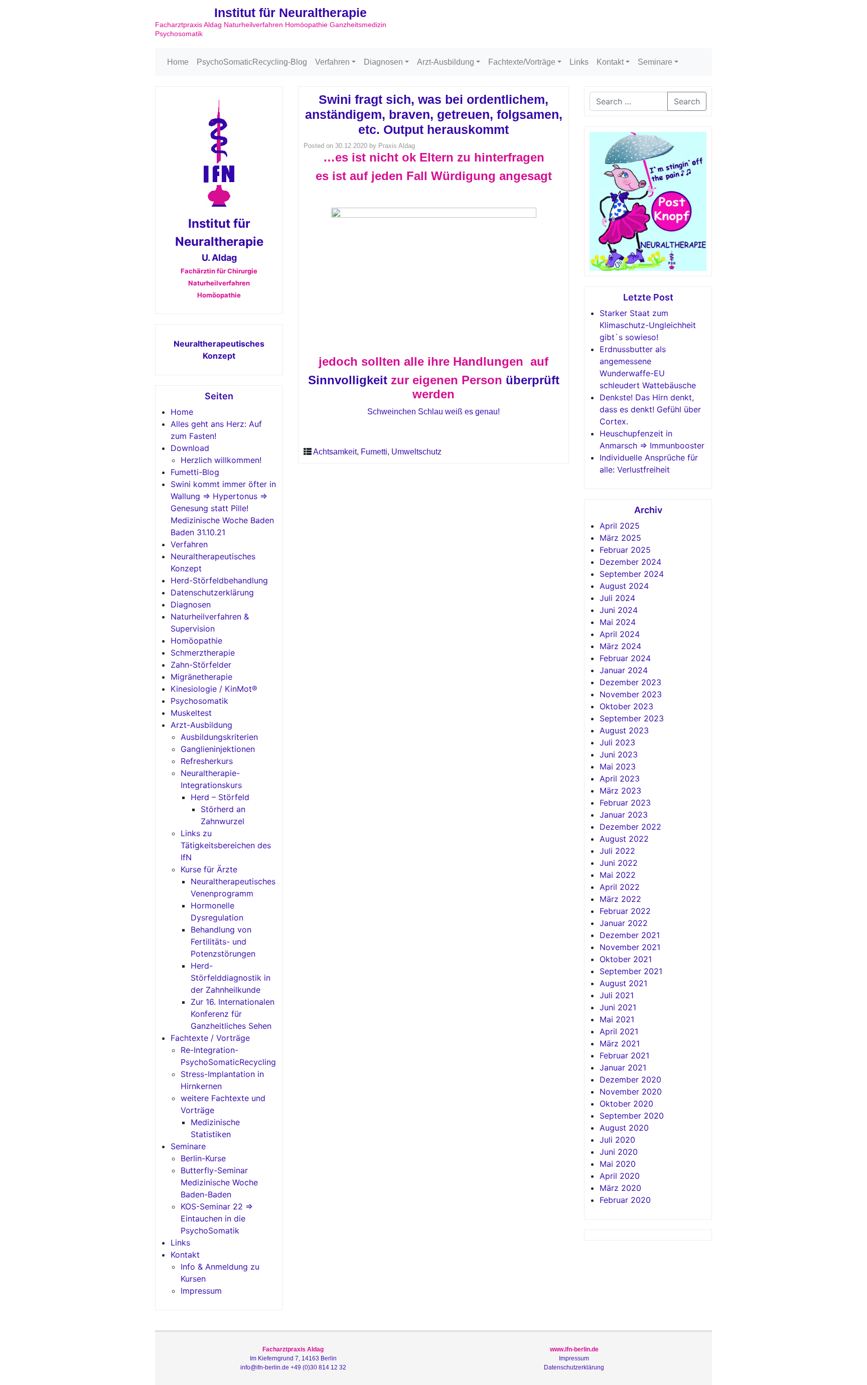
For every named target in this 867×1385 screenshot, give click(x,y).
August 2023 (624, 730)
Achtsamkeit (335, 451)
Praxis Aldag (396, 145)
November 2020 (631, 1092)
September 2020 (632, 1116)
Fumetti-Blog (195, 472)
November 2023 (631, 694)
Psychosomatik (199, 701)
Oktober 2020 (626, 1104)
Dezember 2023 (630, 682)
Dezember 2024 (630, 562)
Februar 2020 (625, 1200)
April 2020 (620, 1176)
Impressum (201, 1291)
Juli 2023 (617, 742)
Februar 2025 (625, 550)
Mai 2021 (617, 1019)
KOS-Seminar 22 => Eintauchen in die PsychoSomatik (217, 1218)
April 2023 (620, 779)
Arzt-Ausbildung (445, 62)
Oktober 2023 (626, 706)
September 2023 (632, 718)
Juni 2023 (619, 754)
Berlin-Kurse (203, 1158)
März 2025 (620, 538)
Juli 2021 (617, 995)
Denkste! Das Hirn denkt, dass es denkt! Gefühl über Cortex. (650, 409)
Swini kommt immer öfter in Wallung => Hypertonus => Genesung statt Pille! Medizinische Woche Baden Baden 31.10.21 (223, 508)
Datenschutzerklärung (212, 592)
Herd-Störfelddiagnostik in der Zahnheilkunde (230, 978)
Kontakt (610, 62)
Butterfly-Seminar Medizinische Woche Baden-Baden (219, 1182)
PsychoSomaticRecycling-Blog (252, 62)
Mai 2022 (618, 875)
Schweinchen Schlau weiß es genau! (433, 411)
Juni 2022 (619, 863)
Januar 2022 (624, 923)
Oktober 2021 (626, 959)
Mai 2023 (618, 766)
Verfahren (332, 62)
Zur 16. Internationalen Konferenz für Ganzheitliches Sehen (232, 1014)
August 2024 (624, 586)
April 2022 (620, 887)
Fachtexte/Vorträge (521, 62)
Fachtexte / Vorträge (210, 1038)
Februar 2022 (625, 911)
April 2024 (620, 634)
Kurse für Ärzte (209, 869)
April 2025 (620, 526)
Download (190, 448)
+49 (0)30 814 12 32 (318, 1367)
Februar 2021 (624, 1055)
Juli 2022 (617, 851)
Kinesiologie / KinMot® (214, 689)
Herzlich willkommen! (221, 460)
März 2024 (620, 646)
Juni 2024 (619, 610)
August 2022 (624, 839)
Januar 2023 (624, 815)
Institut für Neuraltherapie (290, 13)
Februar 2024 (625, 658)
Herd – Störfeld (220, 797)
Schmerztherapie (203, 653)
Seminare (655, 62)
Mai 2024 (618, 622)
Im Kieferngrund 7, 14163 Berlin (293, 1358)
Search (687, 101)
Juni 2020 (619, 1152)
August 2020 (624, 1128)
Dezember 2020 (630, 1079)
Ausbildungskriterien (219, 737)
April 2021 (619, 1031)
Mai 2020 (618, 1164)
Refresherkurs (207, 761)
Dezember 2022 (630, 827)
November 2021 (630, 947)
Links (579, 62)
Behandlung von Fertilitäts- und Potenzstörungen (223, 942)
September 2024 (632, 574)
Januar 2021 (623, 1067)
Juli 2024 (617, 598)
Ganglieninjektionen (218, 749)
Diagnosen (383, 62)
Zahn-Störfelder (201, 665)
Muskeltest (191, 713)
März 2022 (620, 899)
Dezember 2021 (630, 935)
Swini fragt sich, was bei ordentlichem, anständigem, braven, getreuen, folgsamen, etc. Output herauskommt (433, 114)
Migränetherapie (201, 677)
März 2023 (620, 791)
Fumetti (374, 451)
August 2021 (623, 983)
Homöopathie (196, 641)
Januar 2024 (624, 670)
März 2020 (620, 1188)
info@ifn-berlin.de (264, 1367)
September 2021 (631, 971)
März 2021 (620, 1043)
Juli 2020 (617, 1140)
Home (178, 62)
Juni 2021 (618, 1007)
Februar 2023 (625, 803)
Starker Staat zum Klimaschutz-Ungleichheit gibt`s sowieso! (648, 325)
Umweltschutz (416, 451)
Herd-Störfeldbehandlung (219, 580)
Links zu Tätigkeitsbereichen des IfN (226, 845)
